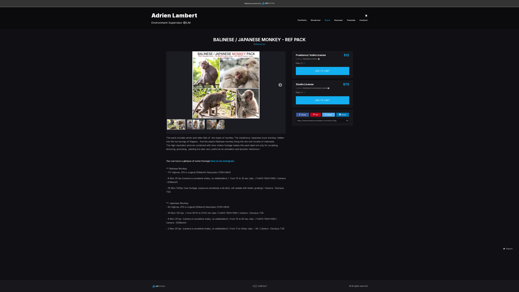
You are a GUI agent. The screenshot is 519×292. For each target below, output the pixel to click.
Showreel (316, 20)
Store (327, 20)
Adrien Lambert (174, 15)
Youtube (351, 20)
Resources (260, 44)
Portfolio (302, 20)
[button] (508, 248)
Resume (338, 20)
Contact (364, 20)
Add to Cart (322, 71)
